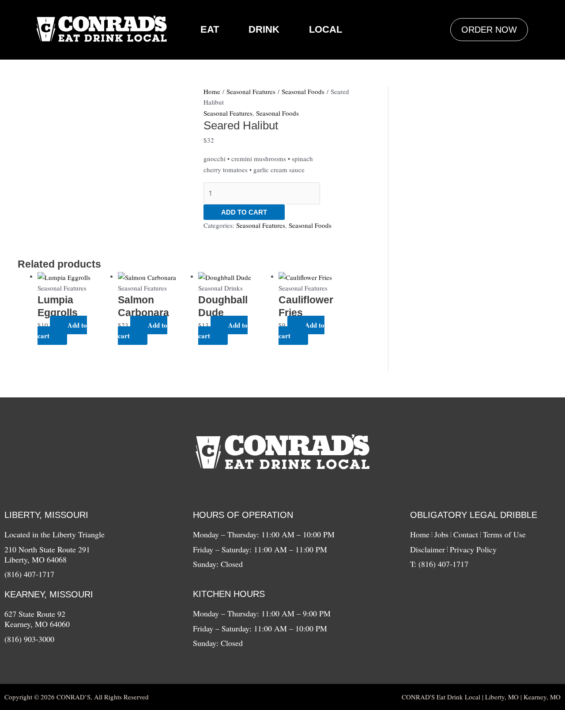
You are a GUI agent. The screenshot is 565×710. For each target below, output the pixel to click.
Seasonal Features (250, 91)
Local (325, 29)
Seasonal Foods (303, 91)
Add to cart (244, 212)
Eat (209, 29)
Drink (264, 29)
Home (211, 91)
